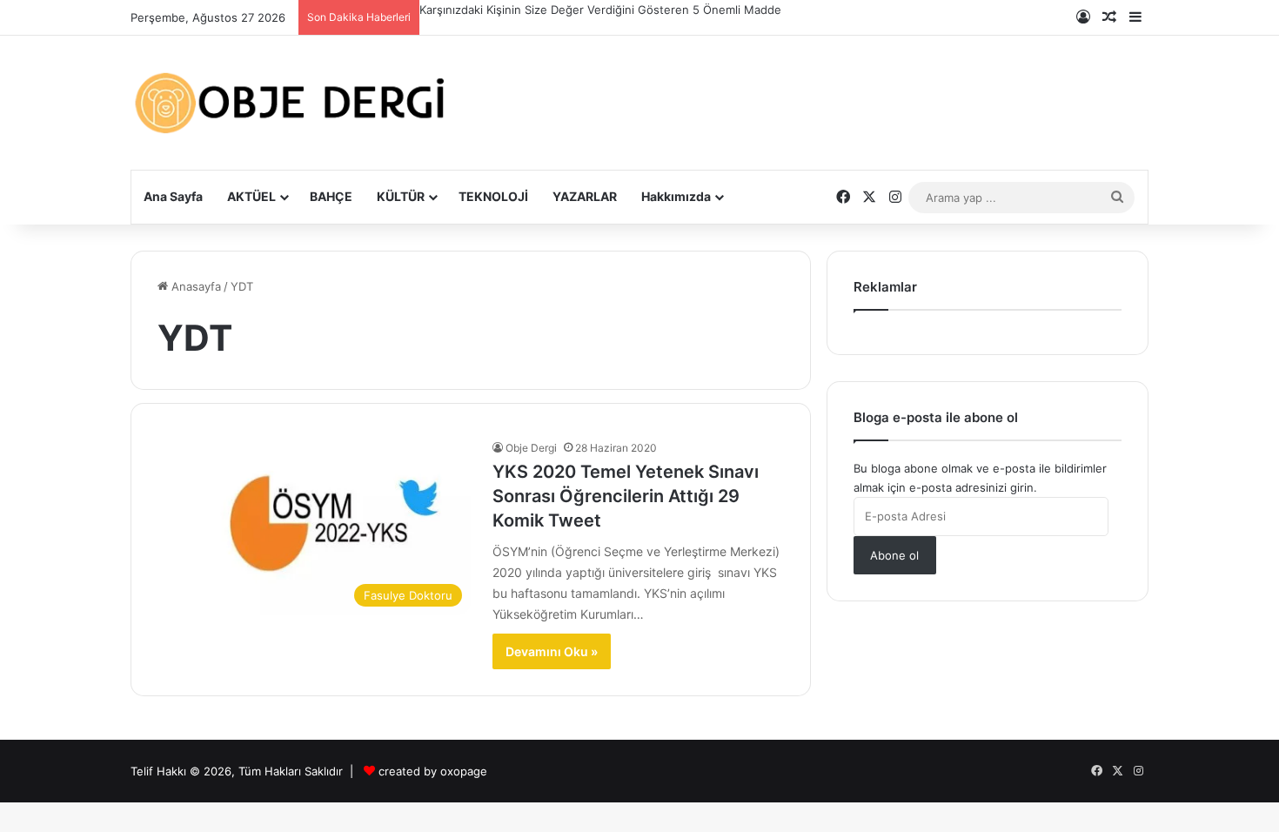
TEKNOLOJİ (493, 196)
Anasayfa (194, 286)
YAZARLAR (584, 196)
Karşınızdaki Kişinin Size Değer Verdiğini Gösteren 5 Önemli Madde (600, 10)
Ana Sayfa (173, 196)
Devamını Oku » (552, 651)
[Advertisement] (813, 89)
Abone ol (894, 555)
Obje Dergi (531, 447)
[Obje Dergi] (291, 102)
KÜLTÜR (401, 196)
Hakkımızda (676, 196)
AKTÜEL (251, 196)
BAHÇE (331, 196)
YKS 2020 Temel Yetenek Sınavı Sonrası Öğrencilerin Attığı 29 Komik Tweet (625, 496)
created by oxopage (432, 771)
